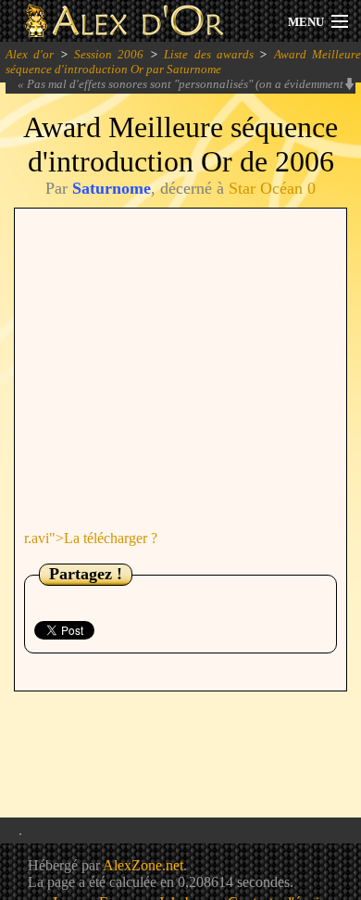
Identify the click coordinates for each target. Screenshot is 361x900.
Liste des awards (209, 54)
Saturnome (111, 188)
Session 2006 (108, 54)
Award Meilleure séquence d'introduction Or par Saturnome (183, 61)
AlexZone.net (143, 865)
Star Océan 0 (272, 188)
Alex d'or (30, 54)
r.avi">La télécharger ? (90, 538)
